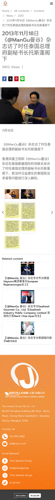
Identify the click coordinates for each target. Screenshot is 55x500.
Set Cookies (21, 495)
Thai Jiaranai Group (21, 461)
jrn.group (15, 482)
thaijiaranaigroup (19, 468)
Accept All (35, 495)
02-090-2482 (17, 436)
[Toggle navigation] (51, 4)
